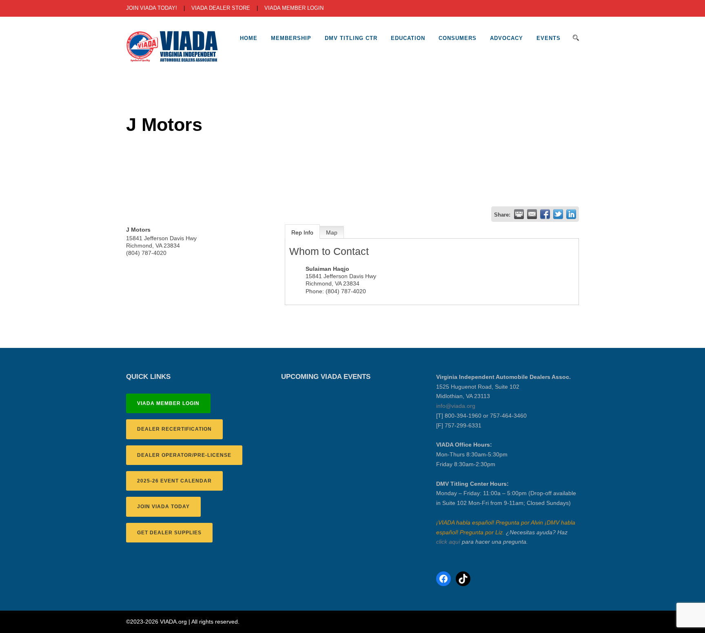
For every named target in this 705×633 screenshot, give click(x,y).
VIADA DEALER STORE (220, 8)
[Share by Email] (532, 214)
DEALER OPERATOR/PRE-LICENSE (184, 455)
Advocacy (506, 38)
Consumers (458, 38)
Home (248, 38)
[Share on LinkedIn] (571, 214)
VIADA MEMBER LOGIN (294, 8)
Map (331, 232)
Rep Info (302, 232)
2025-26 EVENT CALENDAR (174, 481)
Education (408, 38)
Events (549, 38)
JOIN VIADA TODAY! (151, 8)
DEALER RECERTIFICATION (174, 429)
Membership (291, 38)
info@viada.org (455, 406)
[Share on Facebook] (545, 214)
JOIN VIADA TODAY (163, 506)
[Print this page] (519, 214)
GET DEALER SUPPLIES (169, 533)
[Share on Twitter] (558, 214)
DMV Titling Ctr (351, 38)
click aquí (448, 541)
